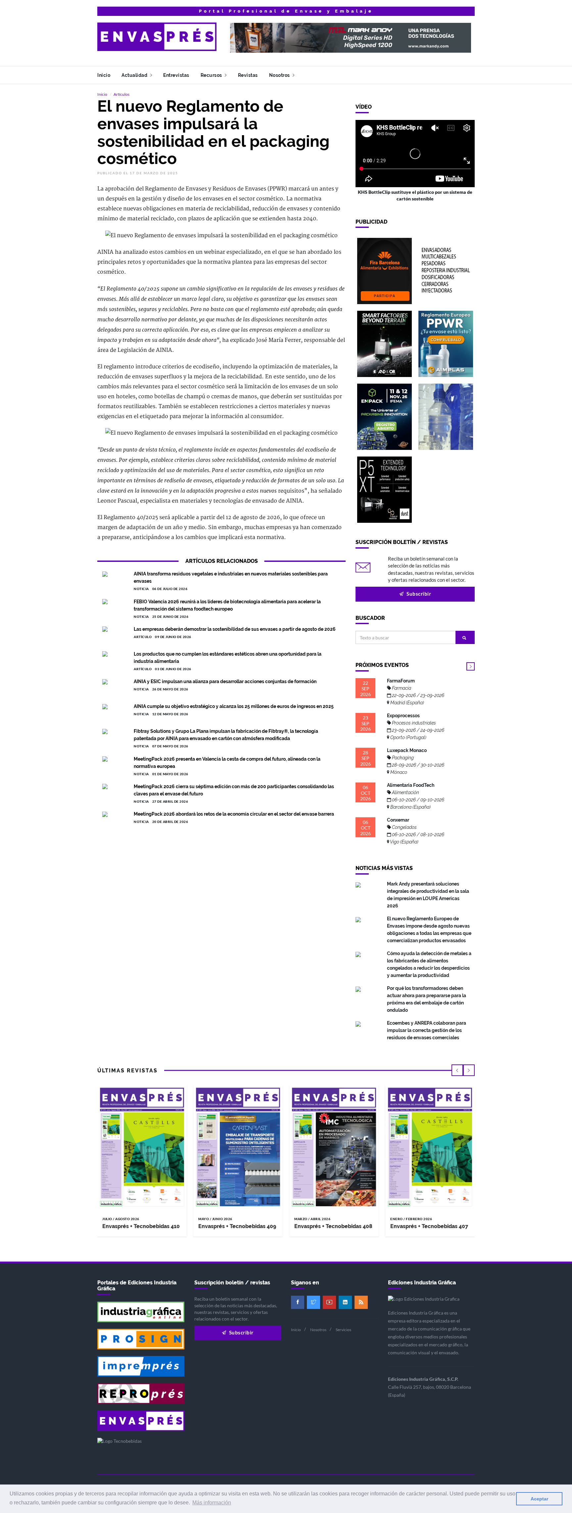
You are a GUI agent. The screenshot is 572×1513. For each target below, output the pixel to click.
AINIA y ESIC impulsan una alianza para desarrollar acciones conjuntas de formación (225, 681)
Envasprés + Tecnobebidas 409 (237, 1226)
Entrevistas (176, 75)
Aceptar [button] (539, 1498)
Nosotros (280, 75)
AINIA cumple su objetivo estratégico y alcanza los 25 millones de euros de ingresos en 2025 (234, 706)
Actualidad (135, 75)
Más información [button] (211, 1502)
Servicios (343, 1329)
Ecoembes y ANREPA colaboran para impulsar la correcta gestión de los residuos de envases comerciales (426, 1030)
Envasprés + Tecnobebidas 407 (429, 1226)
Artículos (121, 94)
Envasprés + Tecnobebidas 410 (141, 1226)
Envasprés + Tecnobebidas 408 (333, 1226)
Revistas (248, 75)
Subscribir (418, 594)
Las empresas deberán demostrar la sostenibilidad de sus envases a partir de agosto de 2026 (235, 629)
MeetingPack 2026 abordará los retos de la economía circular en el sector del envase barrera (234, 814)
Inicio (103, 75)
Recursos (212, 75)
